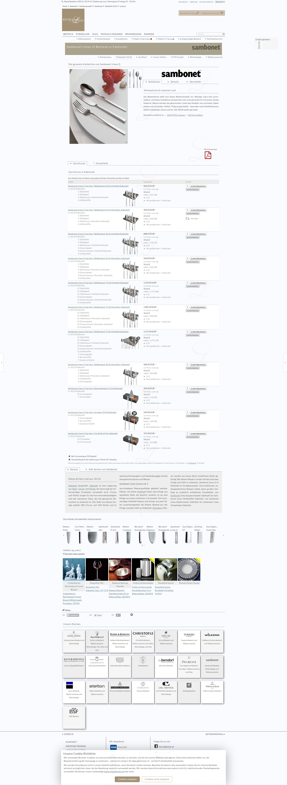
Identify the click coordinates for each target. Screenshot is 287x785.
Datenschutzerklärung (114, 771)
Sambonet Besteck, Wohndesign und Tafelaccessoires (212, 669)
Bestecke (73, 6)
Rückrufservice (206, 2)
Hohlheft (141, 491)
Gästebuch (183, 2)
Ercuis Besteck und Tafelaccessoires (166, 642)
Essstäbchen (122, 39)
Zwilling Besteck (189, 691)
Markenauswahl (85, 6)
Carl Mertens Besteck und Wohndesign (166, 692)
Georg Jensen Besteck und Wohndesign (74, 642)
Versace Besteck (143, 691)
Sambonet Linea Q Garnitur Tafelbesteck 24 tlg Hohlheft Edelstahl (98, 186)
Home (64, 6)
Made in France (165, 39)
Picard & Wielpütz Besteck (120, 691)
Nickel (92, 489)
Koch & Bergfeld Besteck (74, 666)
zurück (69, 734)
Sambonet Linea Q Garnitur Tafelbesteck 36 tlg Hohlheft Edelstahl (98, 234)
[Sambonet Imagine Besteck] (2, 362)
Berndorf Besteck (166, 666)
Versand (147, 192)
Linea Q (123, 6)
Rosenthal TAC (97, 583)
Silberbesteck (84, 39)
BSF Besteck (74, 716)
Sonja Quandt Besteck (97, 666)
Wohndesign (195, 57)
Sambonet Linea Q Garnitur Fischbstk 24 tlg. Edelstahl (93, 433)
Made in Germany (141, 39)
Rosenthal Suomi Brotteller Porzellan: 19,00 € (164, 590)
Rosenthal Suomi (166, 583)
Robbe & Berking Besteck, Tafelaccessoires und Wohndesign (120, 643)
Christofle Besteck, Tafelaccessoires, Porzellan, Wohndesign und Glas (143, 643)
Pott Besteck (143, 666)
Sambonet (98, 6)
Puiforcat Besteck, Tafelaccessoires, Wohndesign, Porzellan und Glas (97, 645)
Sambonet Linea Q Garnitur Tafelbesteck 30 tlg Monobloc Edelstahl (99, 364)
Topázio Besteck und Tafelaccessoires (189, 642)
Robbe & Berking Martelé (120, 585)
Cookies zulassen (127, 779)
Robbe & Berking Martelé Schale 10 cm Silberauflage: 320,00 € (119, 593)
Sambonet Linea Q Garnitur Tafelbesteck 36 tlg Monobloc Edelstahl (99, 258)
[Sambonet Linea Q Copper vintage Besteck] (285, 362)
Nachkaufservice (214, 39)
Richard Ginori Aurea (189, 583)
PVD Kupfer (178, 57)
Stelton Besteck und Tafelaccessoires (97, 692)
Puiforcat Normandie (143, 583)
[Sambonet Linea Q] (98, 106)
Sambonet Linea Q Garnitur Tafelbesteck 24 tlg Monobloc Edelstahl (99, 210)
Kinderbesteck (103, 39)
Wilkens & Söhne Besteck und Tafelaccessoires (212, 642)
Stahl (74, 489)
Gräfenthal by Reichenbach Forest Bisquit (74, 586)
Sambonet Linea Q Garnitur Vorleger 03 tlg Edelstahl (92, 412)
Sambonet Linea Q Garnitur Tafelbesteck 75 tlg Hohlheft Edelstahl (98, 331)
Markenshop (105, 57)
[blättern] (64, 535)
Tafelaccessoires (214, 57)
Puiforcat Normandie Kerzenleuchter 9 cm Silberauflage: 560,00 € (142, 590)
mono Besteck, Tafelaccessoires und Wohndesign (74, 694)
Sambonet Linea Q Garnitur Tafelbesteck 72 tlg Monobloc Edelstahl (99, 307)
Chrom (81, 489)
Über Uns (194, 2)
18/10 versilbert (195, 115)
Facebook (165, 747)
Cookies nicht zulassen (157, 779)
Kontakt (71, 742)
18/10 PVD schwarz (176, 115)
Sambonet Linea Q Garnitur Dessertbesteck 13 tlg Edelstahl (95, 388)
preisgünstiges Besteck (190, 39)
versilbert (142, 57)
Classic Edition (160, 57)
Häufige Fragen (76, 746)
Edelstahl (72, 486)
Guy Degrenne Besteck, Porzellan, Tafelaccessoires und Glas (189, 669)
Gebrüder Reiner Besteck (120, 666)
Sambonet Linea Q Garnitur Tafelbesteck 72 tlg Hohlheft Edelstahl (98, 282)
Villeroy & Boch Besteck (212, 691)
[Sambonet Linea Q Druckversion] (208, 157)
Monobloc (157, 508)
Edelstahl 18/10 (111, 6)
